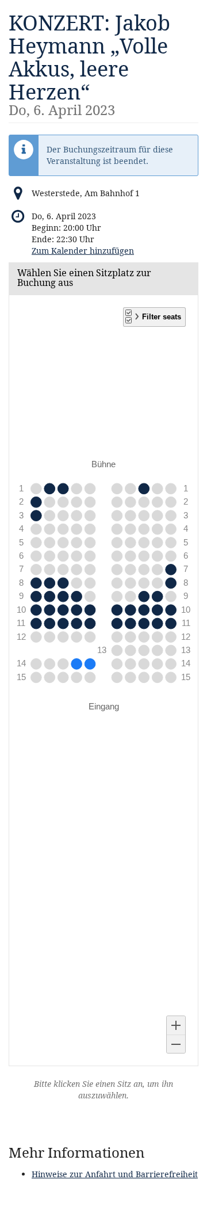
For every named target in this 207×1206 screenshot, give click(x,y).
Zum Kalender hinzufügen (83, 250)
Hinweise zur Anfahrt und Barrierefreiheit (115, 1174)
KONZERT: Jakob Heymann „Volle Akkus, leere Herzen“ (89, 63)
